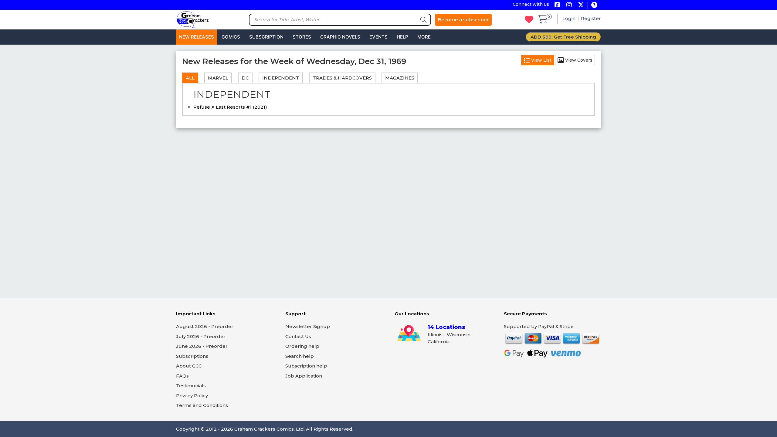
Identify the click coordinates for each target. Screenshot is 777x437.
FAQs (182, 376)
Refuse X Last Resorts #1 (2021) (230, 107)
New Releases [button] (196, 37)
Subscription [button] (266, 37)
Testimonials (191, 385)
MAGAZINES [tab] (399, 78)
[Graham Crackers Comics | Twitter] (581, 5)
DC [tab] (245, 78)
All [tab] (190, 78)
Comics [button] (231, 37)
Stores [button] (302, 37)
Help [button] (402, 37)
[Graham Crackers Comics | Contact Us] (594, 5)
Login (569, 18)
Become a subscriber (463, 19)
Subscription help (306, 366)
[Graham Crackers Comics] (192, 19)
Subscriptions (192, 356)
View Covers (578, 60)
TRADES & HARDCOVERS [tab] (342, 78)
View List (540, 60)
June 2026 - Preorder (202, 346)
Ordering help (302, 346)
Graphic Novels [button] (340, 37)
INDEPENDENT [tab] (280, 78)
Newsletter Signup (307, 326)
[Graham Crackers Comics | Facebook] (557, 5)
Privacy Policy (192, 395)
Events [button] (378, 37)
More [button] (424, 37)
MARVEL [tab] (218, 78)
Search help (299, 356)
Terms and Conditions (202, 405)
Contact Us (298, 336)
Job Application (303, 376)
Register (591, 18)
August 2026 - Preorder (204, 326)
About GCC (189, 366)
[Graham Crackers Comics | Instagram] (569, 5)
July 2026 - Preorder (201, 336)
